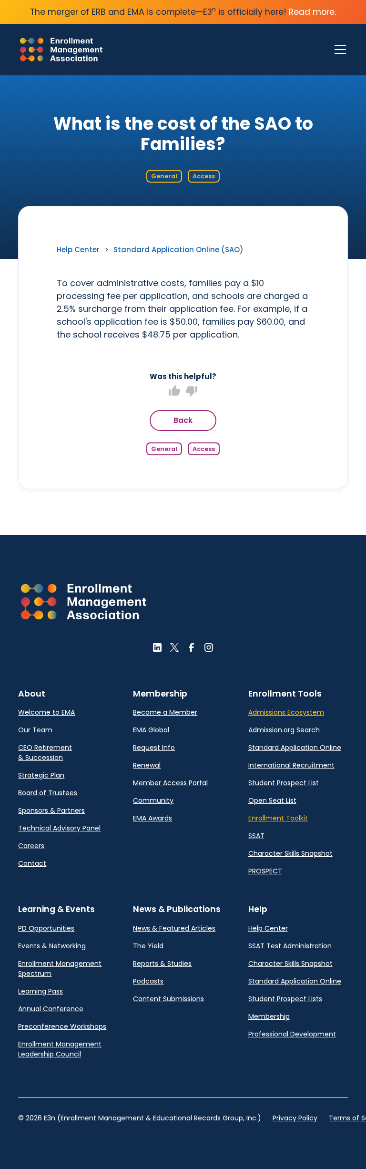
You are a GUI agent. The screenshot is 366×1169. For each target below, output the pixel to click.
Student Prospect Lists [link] (285, 999)
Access (204, 176)
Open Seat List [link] (272, 800)
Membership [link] (269, 1016)
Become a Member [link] (165, 712)
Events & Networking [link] (52, 946)
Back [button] (183, 420)
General (164, 176)
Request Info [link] (154, 747)
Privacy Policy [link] (295, 1118)
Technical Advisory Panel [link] (59, 828)
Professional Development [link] (292, 1034)
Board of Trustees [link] (47, 793)
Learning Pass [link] (40, 991)
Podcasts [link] (148, 981)
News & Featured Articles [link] (174, 928)
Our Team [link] (35, 730)
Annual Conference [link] (50, 1009)
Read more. (312, 12)
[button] (338, 49)
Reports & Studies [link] (162, 963)
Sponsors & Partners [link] (51, 810)
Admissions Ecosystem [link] (286, 712)
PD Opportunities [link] (46, 928)
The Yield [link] (148, 946)
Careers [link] (31, 846)
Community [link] (153, 800)
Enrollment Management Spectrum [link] (60, 968)
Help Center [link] (78, 250)
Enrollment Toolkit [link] (278, 818)
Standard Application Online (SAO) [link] (178, 250)
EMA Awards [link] (152, 818)
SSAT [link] (256, 836)
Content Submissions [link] (168, 999)
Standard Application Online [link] (294, 747)
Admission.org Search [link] (284, 730)
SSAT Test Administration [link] (290, 946)
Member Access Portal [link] (170, 783)
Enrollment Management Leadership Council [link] (60, 1049)
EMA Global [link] (151, 730)
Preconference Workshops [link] (62, 1026)
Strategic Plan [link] (41, 775)
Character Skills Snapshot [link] (290, 853)
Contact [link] (32, 863)
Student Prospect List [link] (283, 783)
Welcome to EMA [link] (46, 712)
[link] (61, 49)
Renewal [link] (147, 765)
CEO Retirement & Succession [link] (45, 752)
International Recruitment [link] (291, 765)
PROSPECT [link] (265, 871)
